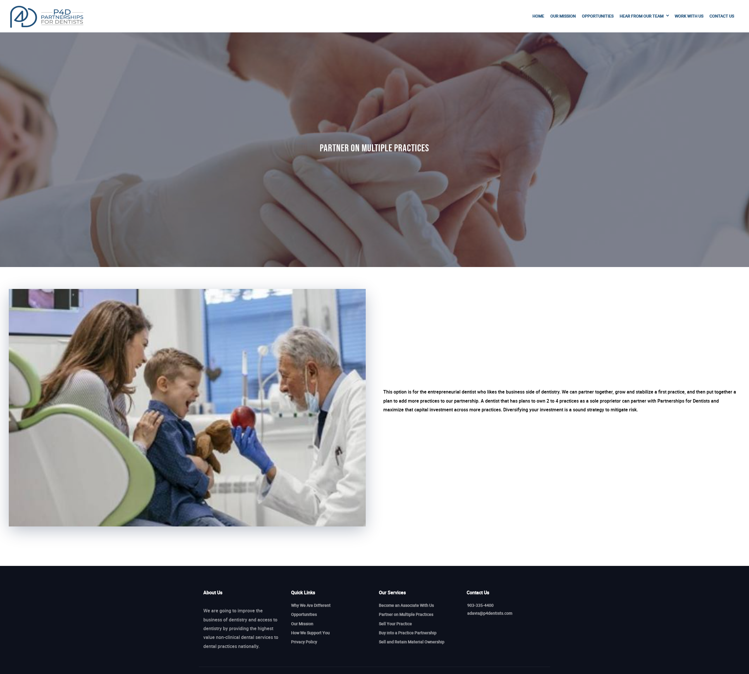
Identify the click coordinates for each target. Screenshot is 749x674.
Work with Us (689, 16)
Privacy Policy (304, 641)
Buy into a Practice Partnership (408, 632)
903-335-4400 (480, 605)
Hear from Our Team (642, 16)
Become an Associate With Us (406, 605)
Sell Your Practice (395, 623)
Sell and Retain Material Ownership (411, 641)
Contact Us (722, 16)
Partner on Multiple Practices (406, 614)
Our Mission (563, 16)
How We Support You (310, 632)
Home (538, 16)
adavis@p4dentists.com (489, 613)
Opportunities (598, 16)
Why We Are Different (311, 605)
